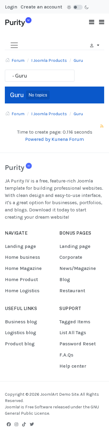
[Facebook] (9, 424)
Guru (17, 95)
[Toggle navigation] (91, 22)
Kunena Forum (67, 139)
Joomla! (12, 407)
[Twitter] (32, 424)
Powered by (37, 139)
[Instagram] (16, 424)
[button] (101, 22)
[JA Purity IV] (18, 21)
